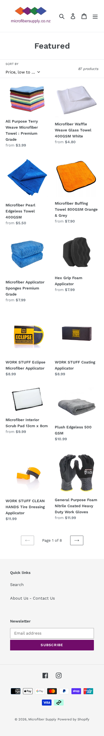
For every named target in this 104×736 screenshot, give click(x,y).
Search (17, 584)
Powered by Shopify (73, 719)
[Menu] (95, 16)
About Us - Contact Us (32, 598)
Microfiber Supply (42, 719)
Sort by (12, 64)
